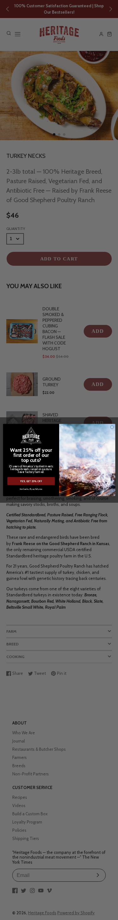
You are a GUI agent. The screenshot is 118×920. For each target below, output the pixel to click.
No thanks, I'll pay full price (31, 489)
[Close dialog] (112, 427)
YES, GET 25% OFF (31, 481)
